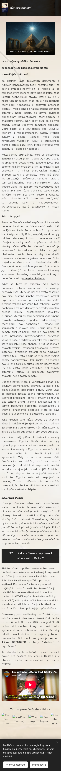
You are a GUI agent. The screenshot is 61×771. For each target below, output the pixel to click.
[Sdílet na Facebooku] (6, 719)
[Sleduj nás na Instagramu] (55, 719)
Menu (56, 8)
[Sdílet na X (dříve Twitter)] (19, 719)
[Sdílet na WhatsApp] (33, 719)
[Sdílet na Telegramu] (44, 719)
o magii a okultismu (33, 278)
